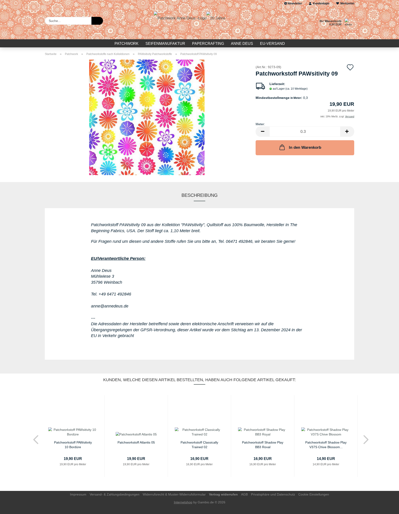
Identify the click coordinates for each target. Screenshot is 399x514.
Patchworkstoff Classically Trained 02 (199, 444)
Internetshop (183, 502)
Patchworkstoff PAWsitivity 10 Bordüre (73, 444)
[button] (262, 131)
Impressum (78, 494)
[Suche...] (97, 21)
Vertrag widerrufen (223, 494)
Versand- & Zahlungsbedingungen (114, 494)
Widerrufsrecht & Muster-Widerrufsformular (174, 494)
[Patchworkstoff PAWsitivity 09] (147, 117)
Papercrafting (208, 44)
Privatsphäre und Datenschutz (273, 494)
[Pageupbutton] (386, 507)
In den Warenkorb (305, 147)
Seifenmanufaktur (165, 44)
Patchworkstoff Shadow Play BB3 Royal (262, 444)
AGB (244, 494)
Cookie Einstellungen (313, 494)
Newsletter (294, 3)
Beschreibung (199, 195)
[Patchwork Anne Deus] (189, 23)
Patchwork (127, 44)
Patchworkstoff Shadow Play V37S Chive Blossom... (326, 444)
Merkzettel (346, 3)
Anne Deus (242, 44)
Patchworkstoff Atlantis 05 (136, 442)
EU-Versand (272, 44)
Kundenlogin (320, 3)
